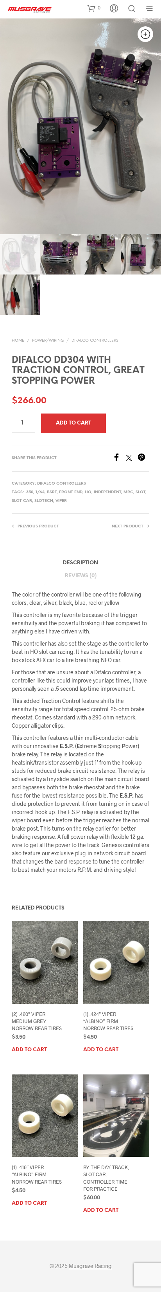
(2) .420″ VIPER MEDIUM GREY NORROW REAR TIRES (37, 1021)
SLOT (140, 492)
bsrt (52, 492)
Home (18, 341)
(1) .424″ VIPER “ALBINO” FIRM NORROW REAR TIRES (108, 1021)
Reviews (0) (81, 575)
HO (88, 492)
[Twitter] (132, 458)
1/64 (40, 492)
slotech (43, 501)
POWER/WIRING (48, 341)
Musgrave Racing (90, 1266)
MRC (128, 492)
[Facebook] (119, 458)
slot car (22, 501)
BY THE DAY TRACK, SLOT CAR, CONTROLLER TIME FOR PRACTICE (106, 1178)
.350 (29, 492)
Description (80, 562)
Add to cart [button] (29, 1049)
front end (70, 492)
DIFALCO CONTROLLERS (95, 341)
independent (107, 492)
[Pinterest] (143, 458)
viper (61, 501)
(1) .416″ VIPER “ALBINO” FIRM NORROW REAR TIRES (37, 1174)
